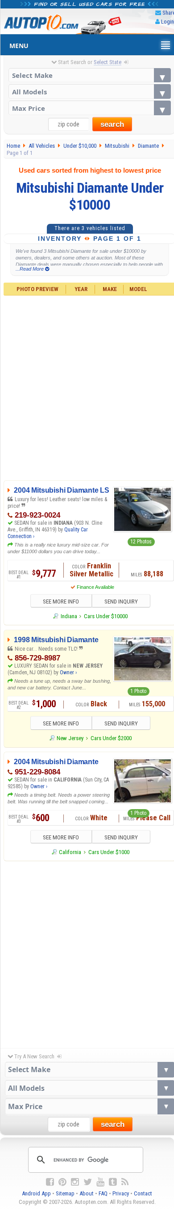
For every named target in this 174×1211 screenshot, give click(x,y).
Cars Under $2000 (111, 738)
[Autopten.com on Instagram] (75, 1182)
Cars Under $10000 (106, 616)
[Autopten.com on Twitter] (87, 1182)
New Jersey (70, 738)
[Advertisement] (87, 952)
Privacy (120, 1193)
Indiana (69, 616)
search (112, 124)
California (70, 852)
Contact (143, 1193)
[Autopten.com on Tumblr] (113, 1182)
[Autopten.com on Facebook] (50, 1182)
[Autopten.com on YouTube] (100, 1182)
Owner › (68, 672)
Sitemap (65, 1193)
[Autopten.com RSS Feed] (124, 1182)
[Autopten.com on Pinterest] (62, 1182)
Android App (36, 1193)
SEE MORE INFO (61, 601)
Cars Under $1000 (108, 852)
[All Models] (89, 91)
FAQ (103, 1193)
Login (167, 21)
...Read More (30, 268)
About (86, 1193)
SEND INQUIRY (121, 601)
